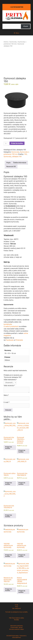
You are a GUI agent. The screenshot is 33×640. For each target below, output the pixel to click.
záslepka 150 (17, 156)
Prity (16, 606)
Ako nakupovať (16, 608)
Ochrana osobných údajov (16, 629)
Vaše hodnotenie (10, 379)
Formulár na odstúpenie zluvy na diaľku (16, 612)
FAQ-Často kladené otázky (16, 618)
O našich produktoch (11, 326)
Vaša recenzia (9, 385)
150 (25, 154)
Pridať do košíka (17, 143)
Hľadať (16, 22)
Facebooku (10, 340)
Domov (6, 42)
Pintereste (19, 340)
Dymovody (13, 42)
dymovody (7, 156)
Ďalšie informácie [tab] (19, 163)
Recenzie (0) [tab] (11, 166)
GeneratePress (16, 637)
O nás (16, 605)
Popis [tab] (8, 163)
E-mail (7, 402)
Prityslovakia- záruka (16, 627)
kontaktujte (8, 324)
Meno (6, 395)
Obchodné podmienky (16, 625)
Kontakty (16, 619)
